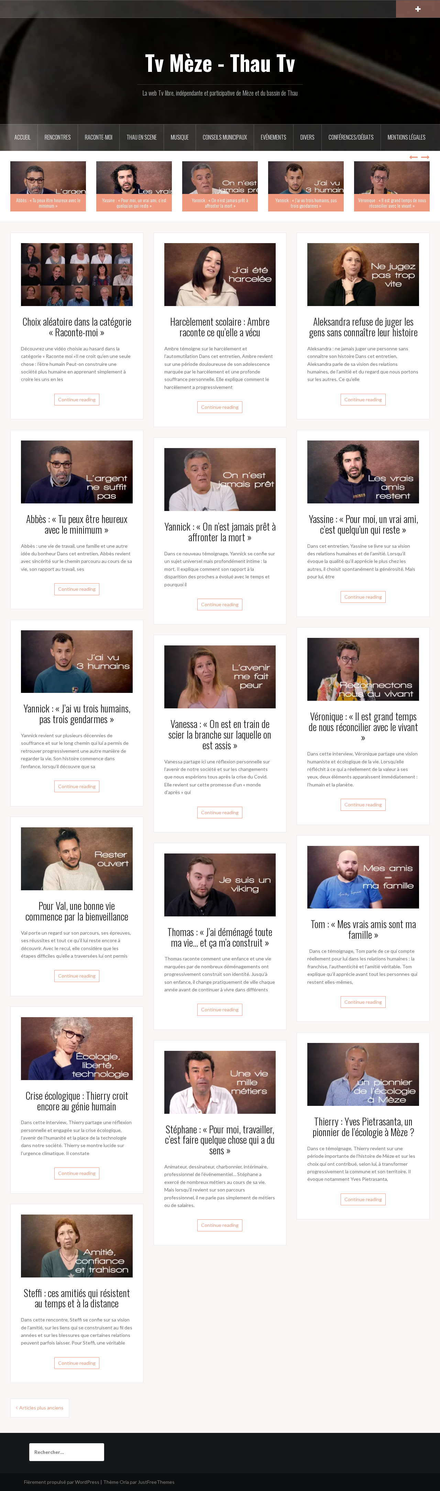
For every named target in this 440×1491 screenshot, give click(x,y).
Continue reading (77, 399)
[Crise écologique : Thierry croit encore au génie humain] (77, 1048)
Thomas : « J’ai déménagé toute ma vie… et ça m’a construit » (219, 937)
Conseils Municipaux (225, 137)
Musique (180, 137)
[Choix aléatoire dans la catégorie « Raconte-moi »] (77, 274)
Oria (124, 1482)
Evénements (273, 137)
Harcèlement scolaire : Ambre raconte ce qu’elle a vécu (220, 326)
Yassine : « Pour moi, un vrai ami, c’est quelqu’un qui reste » (134, 202)
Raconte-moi (98, 137)
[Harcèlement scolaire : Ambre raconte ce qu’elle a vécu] (220, 274)
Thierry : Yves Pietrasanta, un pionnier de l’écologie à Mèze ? (363, 1126)
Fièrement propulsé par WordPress (61, 1482)
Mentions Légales (407, 137)
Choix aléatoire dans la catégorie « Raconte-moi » (76, 326)
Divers (307, 137)
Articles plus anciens (41, 1408)
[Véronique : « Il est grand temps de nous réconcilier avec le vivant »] (363, 669)
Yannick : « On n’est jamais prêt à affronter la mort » (220, 202)
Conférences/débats (351, 137)
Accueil (22, 137)
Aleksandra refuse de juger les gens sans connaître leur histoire (363, 326)
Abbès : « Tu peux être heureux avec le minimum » (48, 202)
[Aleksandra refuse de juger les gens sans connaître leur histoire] (363, 274)
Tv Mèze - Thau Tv (220, 62)
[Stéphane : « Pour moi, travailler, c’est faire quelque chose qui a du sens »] (220, 1082)
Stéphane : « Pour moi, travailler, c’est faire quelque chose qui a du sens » (220, 1139)
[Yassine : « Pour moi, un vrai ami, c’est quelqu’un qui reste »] (363, 471)
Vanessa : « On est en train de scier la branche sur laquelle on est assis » (219, 734)
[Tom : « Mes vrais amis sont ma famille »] (363, 877)
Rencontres (58, 137)
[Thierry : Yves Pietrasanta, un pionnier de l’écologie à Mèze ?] (363, 1074)
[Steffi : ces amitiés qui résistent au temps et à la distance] (77, 1245)
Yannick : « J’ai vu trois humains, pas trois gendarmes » (306, 202)
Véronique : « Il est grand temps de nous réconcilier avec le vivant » (392, 202)
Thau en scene (141, 137)
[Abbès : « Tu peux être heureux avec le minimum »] (77, 471)
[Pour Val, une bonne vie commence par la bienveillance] (77, 858)
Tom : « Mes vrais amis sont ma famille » (363, 929)
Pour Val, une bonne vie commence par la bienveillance (76, 911)
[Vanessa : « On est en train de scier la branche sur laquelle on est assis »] (220, 676)
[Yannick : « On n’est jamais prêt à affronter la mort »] (220, 479)
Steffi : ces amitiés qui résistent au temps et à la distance (77, 1298)
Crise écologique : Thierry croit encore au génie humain (76, 1100)
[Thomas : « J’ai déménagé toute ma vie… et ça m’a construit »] (220, 884)
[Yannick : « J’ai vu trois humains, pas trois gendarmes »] (77, 661)
